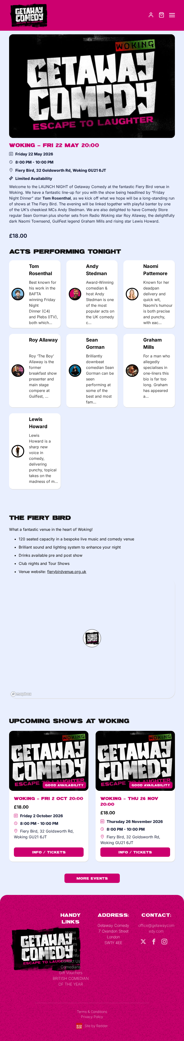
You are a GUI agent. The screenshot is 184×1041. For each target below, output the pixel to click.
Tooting (70, 949)
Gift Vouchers (70, 972)
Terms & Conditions (92, 1012)
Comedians (70, 966)
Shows (70, 938)
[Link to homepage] (28, 14)
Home (70, 932)
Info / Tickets (49, 852)
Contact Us (70, 961)
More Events (92, 878)
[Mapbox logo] (21, 694)
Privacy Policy (92, 1017)
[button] (92, 638)
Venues (70, 943)
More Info (70, 955)
